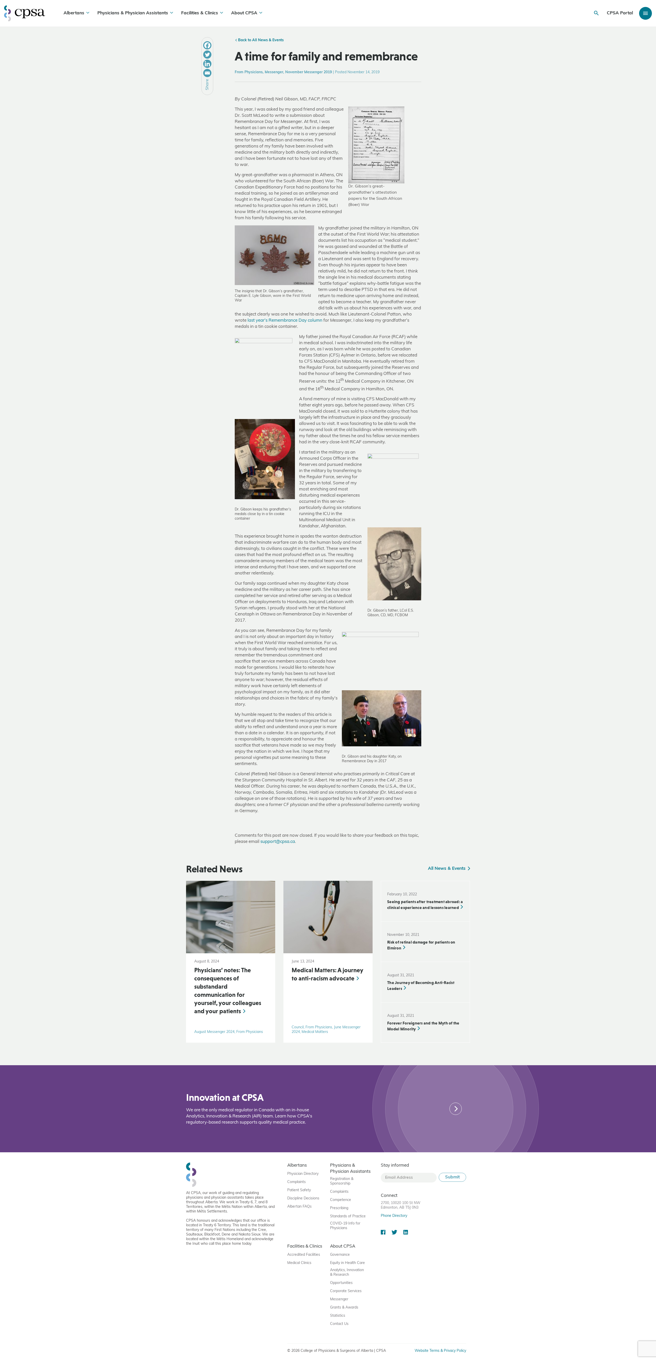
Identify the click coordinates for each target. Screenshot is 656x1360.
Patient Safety (299, 1190)
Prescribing (339, 1208)
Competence (340, 1200)
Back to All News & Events (260, 40)
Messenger (339, 1299)
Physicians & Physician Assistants (132, 13)
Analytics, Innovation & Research (347, 1272)
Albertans (74, 13)
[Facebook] (207, 45)
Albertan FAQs (299, 1207)
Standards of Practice (348, 1216)
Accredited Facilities (303, 1255)
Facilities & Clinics (199, 13)
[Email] (207, 73)
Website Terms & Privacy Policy (440, 1351)
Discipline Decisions (303, 1198)
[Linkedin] (207, 64)
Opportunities (341, 1283)
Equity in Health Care (347, 1263)
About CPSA (244, 13)
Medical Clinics (299, 1263)
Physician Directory (303, 1174)
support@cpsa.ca (277, 842)
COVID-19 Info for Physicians (345, 1226)
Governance (340, 1255)
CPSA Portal (620, 13)
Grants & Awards (344, 1308)
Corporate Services (346, 1291)
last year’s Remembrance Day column (285, 320)
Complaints (296, 1182)
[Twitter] (207, 54)
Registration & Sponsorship (341, 1181)
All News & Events (447, 868)
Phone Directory (394, 1216)
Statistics (337, 1316)
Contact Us (339, 1324)
